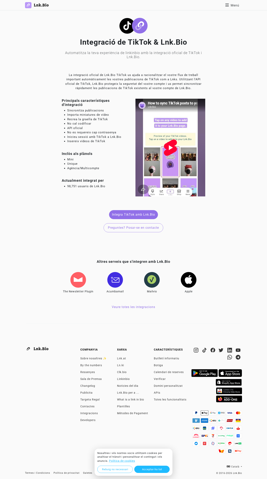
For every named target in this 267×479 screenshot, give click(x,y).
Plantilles (123, 406)
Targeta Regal (90, 399)
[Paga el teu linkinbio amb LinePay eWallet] (238, 444)
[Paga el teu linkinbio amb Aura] (238, 421)
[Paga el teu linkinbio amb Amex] (205, 421)
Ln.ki (120, 365)
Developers (88, 420)
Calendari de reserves (169, 372)
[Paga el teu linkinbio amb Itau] (205, 429)
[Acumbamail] (115, 280)
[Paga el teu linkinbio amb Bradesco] (222, 429)
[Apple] (188, 280)
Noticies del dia (127, 385)
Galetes (87, 473)
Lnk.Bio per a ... (128, 392)
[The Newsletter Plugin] (78, 280)
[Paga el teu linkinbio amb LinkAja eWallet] (205, 444)
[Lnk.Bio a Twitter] (222, 350)
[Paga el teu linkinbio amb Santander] (238, 429)
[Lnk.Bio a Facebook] (213, 350)
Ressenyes (87, 372)
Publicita (86, 392)
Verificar (160, 378)
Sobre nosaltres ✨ (93, 358)
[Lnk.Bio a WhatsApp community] (230, 358)
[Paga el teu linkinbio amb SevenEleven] (213, 436)
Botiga (158, 365)
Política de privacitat (67, 473)
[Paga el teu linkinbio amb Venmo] (196, 421)
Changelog (87, 385)
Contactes (87, 406)
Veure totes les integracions (133, 307)
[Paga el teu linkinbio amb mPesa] (222, 444)
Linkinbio (123, 378)
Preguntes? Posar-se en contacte (133, 228)
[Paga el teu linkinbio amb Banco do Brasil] (213, 429)
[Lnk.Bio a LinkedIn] (230, 350)
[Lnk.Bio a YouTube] (238, 350)
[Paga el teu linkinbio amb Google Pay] (213, 414)
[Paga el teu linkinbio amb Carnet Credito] (196, 436)
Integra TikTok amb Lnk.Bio (133, 214)
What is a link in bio (130, 399)
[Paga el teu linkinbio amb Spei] (205, 436)
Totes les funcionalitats (170, 399)
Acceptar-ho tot (152, 469)
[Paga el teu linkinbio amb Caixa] (230, 429)
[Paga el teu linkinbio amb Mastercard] (238, 414)
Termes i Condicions (37, 473)
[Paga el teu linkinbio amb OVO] (213, 444)
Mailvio (152, 291)
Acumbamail (115, 291)
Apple (189, 291)
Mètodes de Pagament (132, 413)
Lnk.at (121, 358)
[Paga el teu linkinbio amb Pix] (222, 421)
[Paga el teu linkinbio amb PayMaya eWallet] (230, 436)
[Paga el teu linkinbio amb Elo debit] (196, 429)
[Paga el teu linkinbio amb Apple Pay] (205, 414)
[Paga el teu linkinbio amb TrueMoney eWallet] (222, 452)
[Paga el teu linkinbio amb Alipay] (222, 414)
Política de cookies (122, 460)
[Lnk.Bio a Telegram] (238, 358)
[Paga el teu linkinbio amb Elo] (213, 421)
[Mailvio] (151, 280)
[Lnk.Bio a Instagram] (196, 350)
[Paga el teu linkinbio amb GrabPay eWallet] (222, 436)
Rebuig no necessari (115, 469)
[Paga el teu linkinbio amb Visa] (230, 414)
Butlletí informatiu (166, 358)
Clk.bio (122, 372)
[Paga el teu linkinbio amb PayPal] (196, 414)
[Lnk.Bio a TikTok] (205, 350)
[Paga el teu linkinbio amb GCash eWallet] (238, 436)
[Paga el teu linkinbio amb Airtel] (230, 444)
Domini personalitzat (168, 385)
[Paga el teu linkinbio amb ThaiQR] (230, 452)
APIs (157, 392)
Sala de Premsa (91, 378)
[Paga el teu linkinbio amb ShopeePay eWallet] (238, 452)
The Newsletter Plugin (78, 291)
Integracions (89, 413)
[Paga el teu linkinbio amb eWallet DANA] (196, 444)
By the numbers (91, 365)
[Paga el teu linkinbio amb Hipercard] (230, 421)
